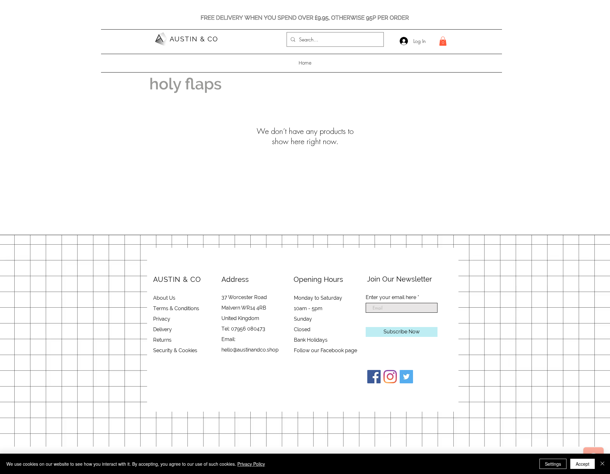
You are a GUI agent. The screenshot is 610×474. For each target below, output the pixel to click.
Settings (553, 464)
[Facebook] (374, 376)
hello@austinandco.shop (250, 350)
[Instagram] (390, 376)
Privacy (161, 319)
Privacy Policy (251, 464)
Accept (582, 464)
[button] (443, 41)
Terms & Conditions (176, 308)
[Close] (602, 464)
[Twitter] (406, 376)
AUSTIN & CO (194, 39)
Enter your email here (391, 297)
